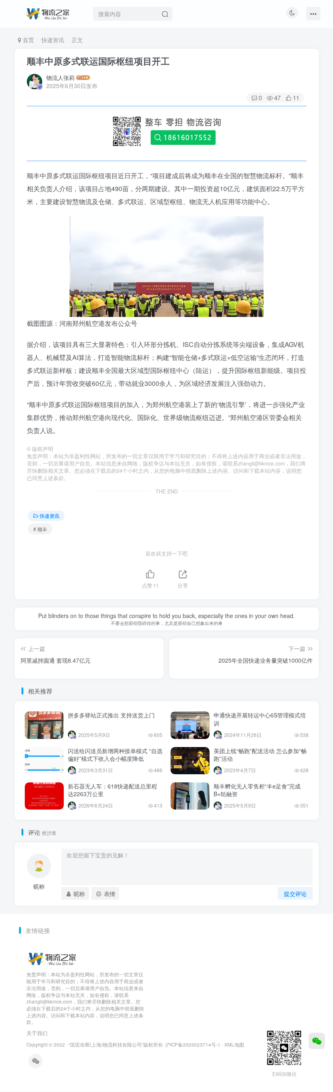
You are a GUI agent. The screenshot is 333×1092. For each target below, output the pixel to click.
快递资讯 (52, 40)
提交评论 (295, 894)
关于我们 (37, 1033)
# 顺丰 (40, 529)
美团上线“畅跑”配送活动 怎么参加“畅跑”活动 (260, 755)
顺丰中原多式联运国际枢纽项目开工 (98, 60)
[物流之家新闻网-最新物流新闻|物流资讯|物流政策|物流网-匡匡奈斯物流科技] (48, 12)
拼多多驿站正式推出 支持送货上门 (111, 715)
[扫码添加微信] (317, 1041)
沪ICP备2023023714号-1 (193, 1044)
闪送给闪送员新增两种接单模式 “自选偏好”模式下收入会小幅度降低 (115, 755)
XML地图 (234, 1044)
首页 (27, 40)
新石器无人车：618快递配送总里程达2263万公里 (112, 790)
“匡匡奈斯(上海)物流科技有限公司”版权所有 (116, 1044)
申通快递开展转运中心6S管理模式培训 (260, 719)
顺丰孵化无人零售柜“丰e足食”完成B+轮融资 (257, 790)
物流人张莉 (60, 77)
